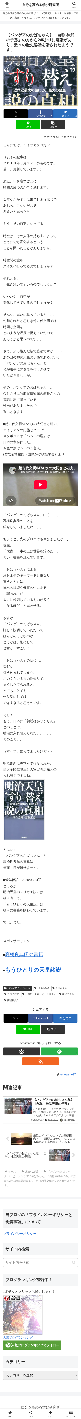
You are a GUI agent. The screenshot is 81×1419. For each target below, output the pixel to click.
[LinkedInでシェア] (49, 1172)
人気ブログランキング (18, 1337)
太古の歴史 (13, 994)
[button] (53, 124)
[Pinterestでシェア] (31, 1172)
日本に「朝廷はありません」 (40, 994)
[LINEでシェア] (13, 1172)
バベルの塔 (43, 988)
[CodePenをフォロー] (21, 1051)
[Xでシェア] (13, 1150)
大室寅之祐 (61, 988)
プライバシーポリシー (20, 1234)
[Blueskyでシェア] (49, 1150)
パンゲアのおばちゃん (19, 988)
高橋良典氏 (13, 1000)
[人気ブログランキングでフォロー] (32, 1345)
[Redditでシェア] (49, 1161)
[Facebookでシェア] (13, 1161)
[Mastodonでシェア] (31, 1150)
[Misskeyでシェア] (67, 1150)
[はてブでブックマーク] (67, 1161)
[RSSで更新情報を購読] (40, 1061)
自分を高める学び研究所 (40, 5)
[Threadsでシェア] (31, 1161)
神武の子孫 (68, 994)
